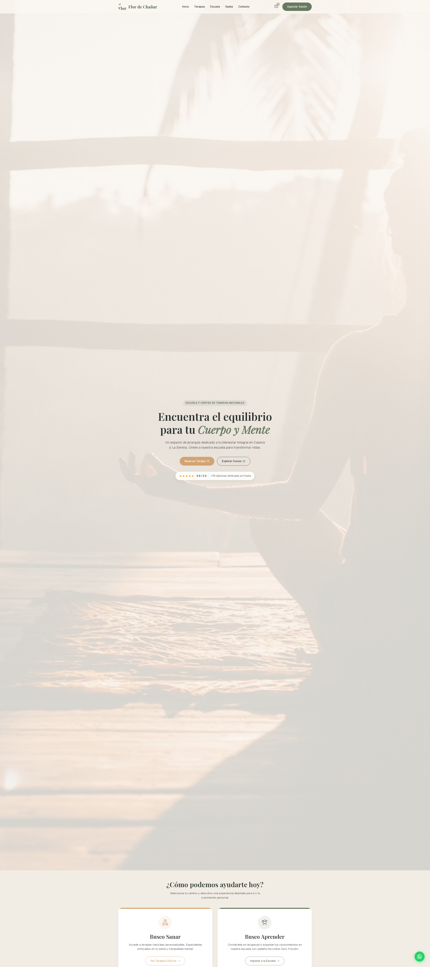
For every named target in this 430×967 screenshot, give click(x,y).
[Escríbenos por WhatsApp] (420, 957)
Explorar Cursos (231, 461)
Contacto (243, 6)
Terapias (199, 6)
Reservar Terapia (195, 461)
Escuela (215, 6)
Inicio (185, 6)
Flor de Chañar (142, 6)
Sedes (229, 6)
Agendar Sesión (297, 6)
